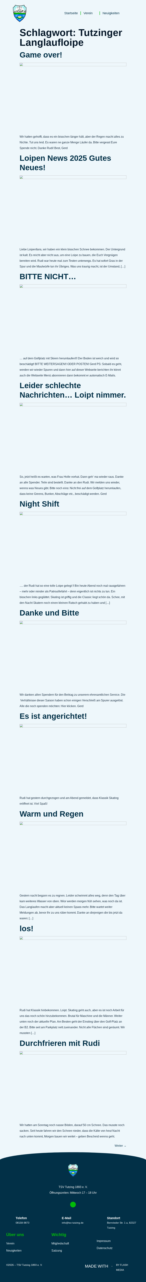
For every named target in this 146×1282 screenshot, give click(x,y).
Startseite (71, 13)
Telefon (21, 1218)
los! (26, 928)
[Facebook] (73, 1204)
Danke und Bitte (49, 612)
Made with (96, 1266)
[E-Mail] (55, 1219)
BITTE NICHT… (48, 276)
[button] (130, 14)
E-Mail (66, 1218)
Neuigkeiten (111, 13)
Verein (88, 13)
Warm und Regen (52, 813)
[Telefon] (9, 1219)
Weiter (120, 1145)
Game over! (41, 54)
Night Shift (39, 503)
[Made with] (112, 1264)
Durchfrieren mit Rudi (60, 1043)
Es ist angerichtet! (53, 716)
